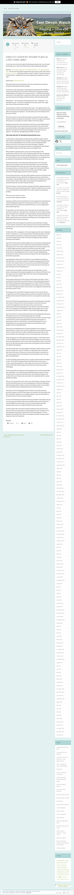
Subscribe (61, 126)
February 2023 (60, 369)
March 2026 (59, 248)
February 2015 (60, 682)
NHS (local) (64, 877)
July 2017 (59, 587)
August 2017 (59, 583)
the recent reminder (11, 73)
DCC (59, 864)
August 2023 (60, 350)
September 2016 (61, 619)
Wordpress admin (61, 848)
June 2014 (59, 708)
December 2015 (60, 649)
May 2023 (59, 360)
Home (5, 8)
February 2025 (60, 290)
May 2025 (59, 281)
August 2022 (60, 389)
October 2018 (60, 537)
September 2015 (60, 659)
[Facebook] (57, 141)
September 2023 (61, 346)
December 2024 (60, 297)
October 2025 (60, 264)
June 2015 (59, 669)
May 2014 (59, 712)
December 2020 (60, 455)
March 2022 (59, 406)
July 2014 (59, 705)
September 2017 (60, 580)
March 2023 (59, 366)
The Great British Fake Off (47, 435)
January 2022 (60, 412)
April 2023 (59, 363)
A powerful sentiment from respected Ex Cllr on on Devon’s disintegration (63, 198)
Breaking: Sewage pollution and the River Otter (61, 98)
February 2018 (60, 564)
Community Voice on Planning (62, 753)
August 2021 (59, 429)
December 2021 (60, 415)
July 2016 (59, 626)
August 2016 (59, 623)
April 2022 (59, 402)
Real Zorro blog (60, 811)
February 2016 (60, 643)
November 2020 (60, 458)
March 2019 (59, 521)
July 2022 (59, 392)
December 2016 (60, 610)
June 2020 (59, 475)
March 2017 (59, 600)
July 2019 (59, 508)
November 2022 (60, 379)
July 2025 (59, 274)
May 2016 (59, 633)
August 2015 (59, 662)
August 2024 (60, 310)
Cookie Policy (28, 892)
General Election (60, 869)
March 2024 (59, 327)
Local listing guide (61, 807)
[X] (60, 141)
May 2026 (59, 241)
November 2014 (60, 692)
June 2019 (59, 511)
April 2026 (59, 244)
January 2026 (60, 254)
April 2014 (59, 715)
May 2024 (59, 320)
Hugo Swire (63, 871)
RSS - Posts (59, 153)
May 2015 (59, 672)
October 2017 (60, 577)
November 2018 (60, 534)
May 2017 (59, 593)
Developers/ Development (62, 865)
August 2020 (60, 468)
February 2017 (60, 603)
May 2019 (59, 514)
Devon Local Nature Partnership (61, 773)
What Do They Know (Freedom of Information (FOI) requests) (63, 843)
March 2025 (59, 287)
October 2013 (60, 735)
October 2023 (60, 343)
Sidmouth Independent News (62, 821)
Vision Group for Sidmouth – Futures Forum (61, 832)
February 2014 (60, 722)
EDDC (58, 867)
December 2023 (60, 336)
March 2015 (59, 679)
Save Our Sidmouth (61, 814)
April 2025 (59, 284)
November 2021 (60, 419)
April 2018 (59, 557)
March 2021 (59, 445)
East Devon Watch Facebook (61, 790)
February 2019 (60, 524)
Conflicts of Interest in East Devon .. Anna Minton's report (62, 759)
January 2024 (60, 333)
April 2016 (59, 636)
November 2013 (60, 731)
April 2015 (59, 675)
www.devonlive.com (18, 80)
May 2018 (59, 554)
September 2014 (60, 698)
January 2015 (60, 685)
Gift (58, 2)
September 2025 (61, 267)
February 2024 (60, 330)
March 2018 (59, 560)
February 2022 (60, 409)
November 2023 (60, 340)
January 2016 (60, 646)
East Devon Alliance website (61, 785)
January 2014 (60, 725)
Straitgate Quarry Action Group (63, 826)
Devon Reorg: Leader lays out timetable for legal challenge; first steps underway (62, 71)
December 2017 (60, 570)
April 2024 (59, 323)
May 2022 (59, 399)
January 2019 (60, 527)
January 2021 (60, 452)
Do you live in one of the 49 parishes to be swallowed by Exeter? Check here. (63, 189)
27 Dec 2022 (26, 47)
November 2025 (60, 261)
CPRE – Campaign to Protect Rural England (62, 765)
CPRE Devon (59, 769)
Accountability (60, 860)
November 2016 (60, 613)
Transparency (63, 879)
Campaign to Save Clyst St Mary (63, 748)
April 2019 (59, 517)
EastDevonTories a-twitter (63, 798)
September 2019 (61, 501)
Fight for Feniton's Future (63, 804)
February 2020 (60, 488)
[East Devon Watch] (37, 26)
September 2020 (61, 465)
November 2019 (60, 494)
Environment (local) (63, 867)
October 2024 (60, 304)
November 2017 (60, 573)
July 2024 (59, 313)
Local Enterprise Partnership (62, 874)
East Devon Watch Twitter (63, 794)
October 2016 (60, 616)
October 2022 (60, 383)
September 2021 (60, 425)
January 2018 (60, 567)
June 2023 (59, 356)
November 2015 (60, 652)
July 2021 (59, 432)
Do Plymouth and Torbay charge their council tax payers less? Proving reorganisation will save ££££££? (63, 219)
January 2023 (60, 373)
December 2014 (60, 689)
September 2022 (61, 386)
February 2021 (60, 448)
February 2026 (60, 251)
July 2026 (59, 234)
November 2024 (60, 300)
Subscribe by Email (63, 108)
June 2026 (59, 238)
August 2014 (59, 702)
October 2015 (60, 656)
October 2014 (60, 695)
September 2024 (61, 307)
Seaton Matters (60, 817)
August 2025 (59, 271)
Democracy (63, 864)
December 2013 (60, 728)
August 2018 (59, 544)
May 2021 (59, 439)
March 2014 (59, 718)
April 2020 (59, 481)
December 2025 (60, 257)
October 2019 (60, 498)
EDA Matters (60, 801)
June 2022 (59, 396)
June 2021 (59, 435)
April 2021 (59, 442)
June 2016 (59, 629)
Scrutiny (58, 879)
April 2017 (59, 596)
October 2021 (60, 422)
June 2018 (59, 550)
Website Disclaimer (13, 8)
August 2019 (59, 504)
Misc (34, 47)
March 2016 (59, 639)
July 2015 (59, 666)
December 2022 (60, 376)
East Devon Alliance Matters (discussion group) (61, 779)
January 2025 (60, 294)
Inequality (67, 871)
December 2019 (60, 491)
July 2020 (59, 471)
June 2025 (59, 277)
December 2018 (60, 531)
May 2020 (59, 478)
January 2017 (60, 606)
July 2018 (59, 547)
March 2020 (59, 485)
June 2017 (59, 590)
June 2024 (59, 317)
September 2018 (60, 540)
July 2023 (59, 353)
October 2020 (60, 462)
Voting (67, 879)
